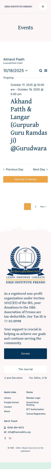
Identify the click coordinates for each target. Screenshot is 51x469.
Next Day (39, 169)
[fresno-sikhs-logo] (25, 244)
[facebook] (5, 438)
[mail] (10, 438)
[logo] (18, 5)
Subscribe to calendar (25, 179)
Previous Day (14, 169)
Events (6, 63)
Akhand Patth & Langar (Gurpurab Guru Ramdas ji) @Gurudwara (29, 124)
